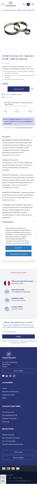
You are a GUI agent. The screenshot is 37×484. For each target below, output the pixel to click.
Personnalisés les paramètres (18, 254)
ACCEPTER (18, 248)
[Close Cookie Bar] (33, 225)
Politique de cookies (22, 243)
